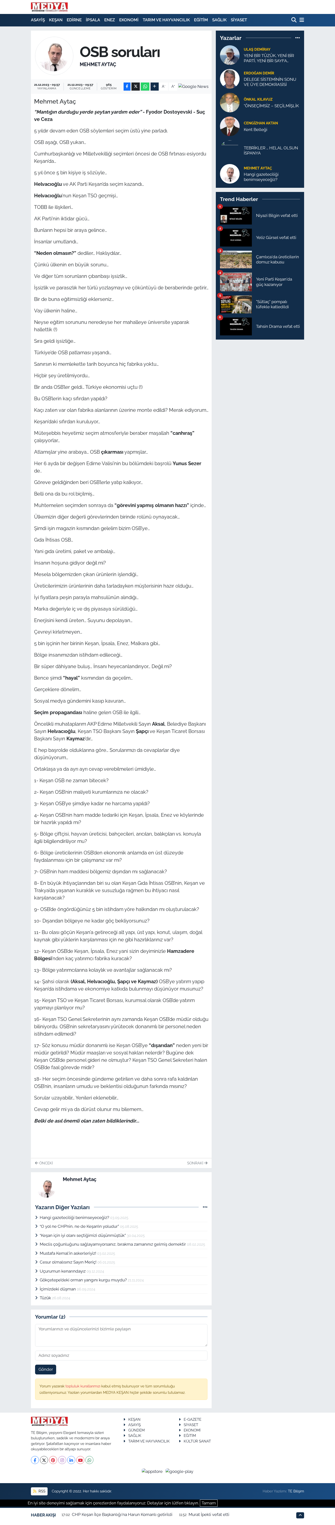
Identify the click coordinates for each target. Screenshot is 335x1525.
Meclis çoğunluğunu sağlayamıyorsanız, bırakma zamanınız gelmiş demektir (113, 1244)
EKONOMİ (129, 19)
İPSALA (93, 19)
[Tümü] (297, 37)
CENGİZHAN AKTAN (261, 123)
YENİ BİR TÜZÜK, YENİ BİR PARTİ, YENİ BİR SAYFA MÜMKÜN (269, 58)
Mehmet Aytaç (98, 64)
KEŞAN (56, 19)
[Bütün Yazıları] (205, 1207)
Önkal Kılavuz (258, 99)
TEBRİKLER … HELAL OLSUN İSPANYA (271, 150)
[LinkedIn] (71, 1460)
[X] (44, 1460)
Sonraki (195, 1163)
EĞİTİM (201, 19)
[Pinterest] (53, 1460)
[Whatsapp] (89, 1460)
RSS (41, 1491)
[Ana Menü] (300, 20)
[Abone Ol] (193, 86)
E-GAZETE (192, 1419)
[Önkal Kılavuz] (230, 102)
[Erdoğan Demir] (230, 78)
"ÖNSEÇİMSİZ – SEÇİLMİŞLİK (271, 105)
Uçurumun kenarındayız (63, 1271)
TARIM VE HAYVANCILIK (166, 19)
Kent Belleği (255, 129)
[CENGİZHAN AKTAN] (230, 125)
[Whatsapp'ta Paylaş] (145, 87)
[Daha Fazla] (155, 87)
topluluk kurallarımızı (83, 1386)
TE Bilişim (296, 1491)
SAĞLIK (219, 19)
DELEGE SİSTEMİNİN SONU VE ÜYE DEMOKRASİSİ (270, 82)
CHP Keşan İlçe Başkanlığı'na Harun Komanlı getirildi (122, 1514)
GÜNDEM (136, 1430)
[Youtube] (80, 1460)
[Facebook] (35, 1460)
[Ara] (294, 20)
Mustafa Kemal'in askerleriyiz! (68, 1253)
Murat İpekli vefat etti (209, 1514)
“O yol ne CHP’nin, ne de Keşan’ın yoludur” (80, 1226)
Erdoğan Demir (259, 73)
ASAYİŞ (38, 19)
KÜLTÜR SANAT (197, 1441)
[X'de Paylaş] (135, 87)
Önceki (45, 1163)
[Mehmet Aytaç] (54, 55)
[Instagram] (62, 1460)
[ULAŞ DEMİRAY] (230, 54)
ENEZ (109, 19)
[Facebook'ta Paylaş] (127, 87)
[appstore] (153, 1471)
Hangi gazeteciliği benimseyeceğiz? (75, 1217)
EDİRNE (74, 19)
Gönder (46, 1369)
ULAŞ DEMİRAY (257, 49)
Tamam (209, 1503)
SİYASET (239, 19)
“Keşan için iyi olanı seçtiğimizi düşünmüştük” (83, 1235)
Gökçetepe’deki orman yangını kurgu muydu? (84, 1279)
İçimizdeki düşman (58, 1289)
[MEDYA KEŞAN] (49, 7)
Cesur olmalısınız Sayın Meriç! (68, 1262)
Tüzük (46, 1297)
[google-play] (179, 1471)
